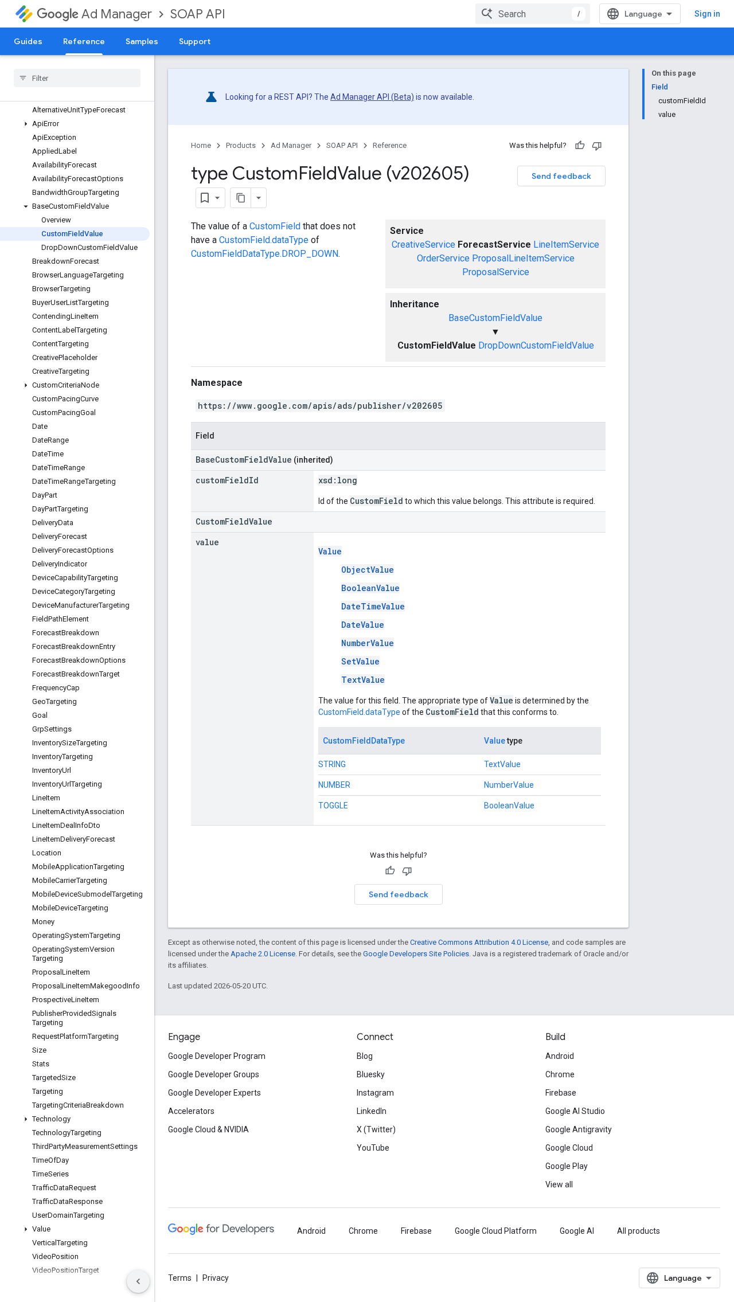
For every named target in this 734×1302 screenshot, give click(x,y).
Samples (142, 41)
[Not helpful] (597, 145)
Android (559, 1056)
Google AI (577, 1230)
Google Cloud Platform (496, 1230)
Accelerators (191, 1111)
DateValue (362, 624)
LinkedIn (371, 1111)
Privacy (215, 1278)
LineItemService (566, 244)
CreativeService (423, 244)
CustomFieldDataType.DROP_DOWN (264, 253)
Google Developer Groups (213, 1074)
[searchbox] (77, 78)
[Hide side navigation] (138, 1281)
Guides (28, 41)
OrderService (443, 258)
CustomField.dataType (264, 239)
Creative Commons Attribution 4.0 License (479, 942)
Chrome (560, 1074)
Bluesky (371, 1074)
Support (194, 41)
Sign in (707, 13)
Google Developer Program (217, 1056)
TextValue (363, 679)
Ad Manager (116, 14)
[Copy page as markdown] (241, 198)
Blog (365, 1056)
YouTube (373, 1147)
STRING (332, 764)
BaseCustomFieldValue (495, 317)
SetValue (360, 661)
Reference (84, 41)
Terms (180, 1278)
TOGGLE (333, 805)
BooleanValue (370, 587)
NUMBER (334, 784)
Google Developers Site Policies (416, 953)
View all (559, 1184)
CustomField (274, 226)
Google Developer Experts (214, 1092)
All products (638, 1230)
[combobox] (532, 13)
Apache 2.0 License (263, 953)
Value (330, 551)
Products (241, 145)
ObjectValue (367, 569)
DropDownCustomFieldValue (536, 345)
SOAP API (197, 14)
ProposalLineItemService (523, 258)
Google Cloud (569, 1147)
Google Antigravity (578, 1129)
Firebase (560, 1092)
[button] (75, 124)
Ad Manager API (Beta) (372, 96)
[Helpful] (579, 145)
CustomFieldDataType (364, 740)
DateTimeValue (373, 606)
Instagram (375, 1092)
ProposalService (495, 272)
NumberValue (367, 643)
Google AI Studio (575, 1111)
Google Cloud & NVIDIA (208, 1129)
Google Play (566, 1166)
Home (201, 145)
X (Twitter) (376, 1129)
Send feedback (561, 176)
